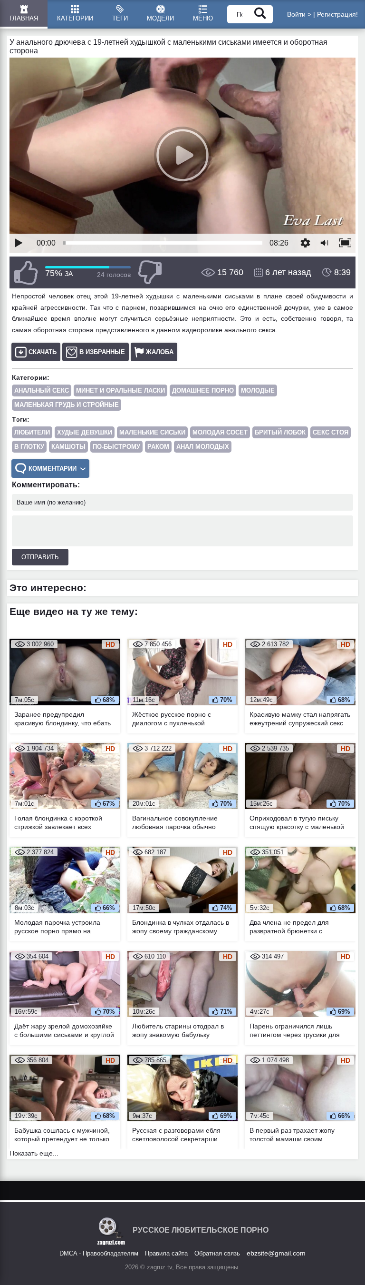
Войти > (299, 14)
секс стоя (330, 432)
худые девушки (84, 432)
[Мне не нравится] (150, 272)
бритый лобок (280, 432)
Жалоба (159, 352)
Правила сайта (166, 1253)
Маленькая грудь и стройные (66, 404)
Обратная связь (217, 1253)
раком (158, 446)
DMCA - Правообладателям (98, 1253)
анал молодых (202, 446)
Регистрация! (337, 14)
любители (32, 432)
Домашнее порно (203, 390)
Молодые (258, 390)
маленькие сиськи (152, 432)
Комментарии (53, 468)
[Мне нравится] (26, 272)
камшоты (68, 446)
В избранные (102, 352)
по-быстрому (116, 446)
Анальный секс (41, 390)
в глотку (29, 446)
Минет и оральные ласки (120, 390)
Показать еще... (34, 1153)
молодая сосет (220, 432)
